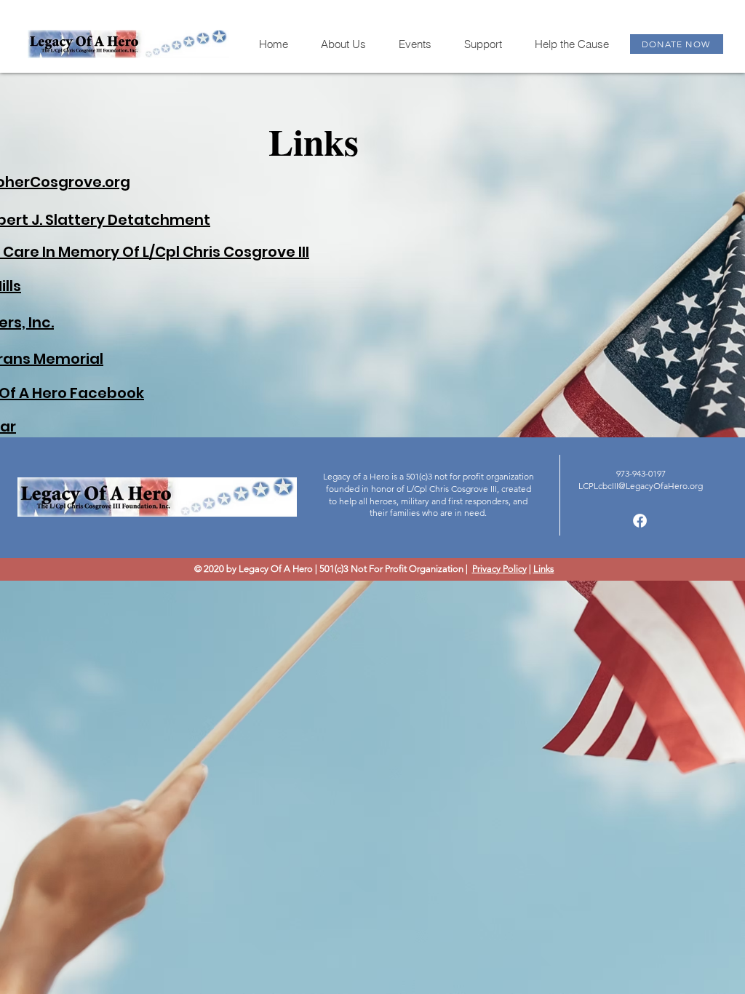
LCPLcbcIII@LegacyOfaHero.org (640, 485)
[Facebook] (640, 521)
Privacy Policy (499, 568)
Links (543, 568)
